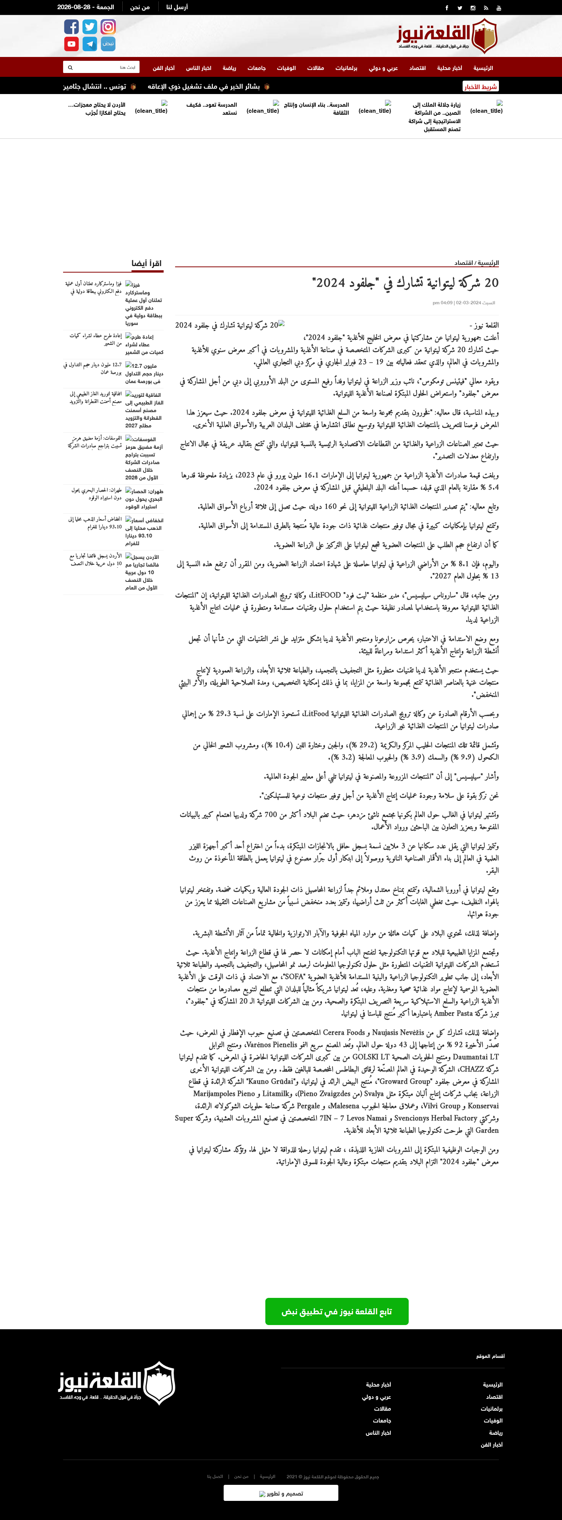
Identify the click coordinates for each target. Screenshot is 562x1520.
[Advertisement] (281, 192)
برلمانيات (346, 67)
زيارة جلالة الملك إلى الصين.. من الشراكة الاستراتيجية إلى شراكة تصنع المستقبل (435, 116)
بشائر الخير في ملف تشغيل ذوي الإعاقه (235, 85)
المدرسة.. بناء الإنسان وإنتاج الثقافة (316, 108)
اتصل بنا (215, 1476)
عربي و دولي (383, 67)
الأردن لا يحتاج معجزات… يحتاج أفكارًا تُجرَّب (96, 108)
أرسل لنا (177, 6)
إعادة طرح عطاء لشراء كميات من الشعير (96, 340)
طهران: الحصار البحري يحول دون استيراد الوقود (96, 494)
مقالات (315, 67)
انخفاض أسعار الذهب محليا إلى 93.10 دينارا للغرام (95, 523)
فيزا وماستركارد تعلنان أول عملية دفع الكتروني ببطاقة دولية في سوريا (93, 291)
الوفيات (286, 67)
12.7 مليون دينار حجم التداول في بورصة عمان (92, 369)
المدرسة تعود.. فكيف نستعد (212, 108)
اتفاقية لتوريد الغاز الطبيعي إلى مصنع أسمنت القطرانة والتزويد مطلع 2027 (96, 401)
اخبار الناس (198, 67)
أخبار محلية (449, 67)
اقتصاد (417, 67)
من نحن (140, 6)
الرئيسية (483, 67)
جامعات (257, 67)
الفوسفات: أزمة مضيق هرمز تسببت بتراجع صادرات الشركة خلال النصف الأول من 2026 (94, 446)
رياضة (229, 67)
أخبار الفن (164, 67)
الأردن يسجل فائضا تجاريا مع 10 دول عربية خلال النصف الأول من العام (96, 563)
